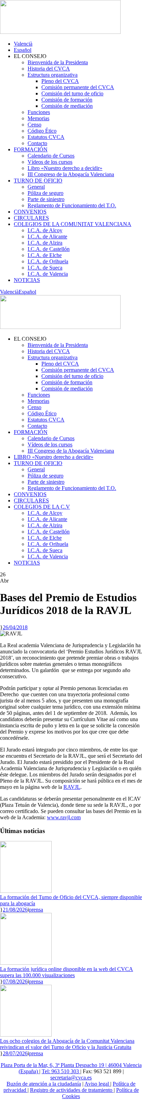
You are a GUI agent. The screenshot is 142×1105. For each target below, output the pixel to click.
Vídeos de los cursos (50, 162)
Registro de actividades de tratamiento (72, 1090)
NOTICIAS (27, 280)
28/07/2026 (15, 1053)
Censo (34, 125)
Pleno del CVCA (60, 81)
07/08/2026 (15, 981)
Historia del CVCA (49, 69)
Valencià (23, 44)
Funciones (39, 112)
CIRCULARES (31, 218)
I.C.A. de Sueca (45, 268)
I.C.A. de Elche (45, 255)
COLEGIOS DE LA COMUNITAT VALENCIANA (72, 224)
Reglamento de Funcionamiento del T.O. (72, 205)
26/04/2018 (15, 627)
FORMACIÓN (31, 149)
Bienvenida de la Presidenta (58, 62)
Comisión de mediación (67, 106)
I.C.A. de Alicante (47, 236)
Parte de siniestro (46, 199)
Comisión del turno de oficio (72, 93)
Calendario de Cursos (51, 156)
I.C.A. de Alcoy (45, 230)
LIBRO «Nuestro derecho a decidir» (53, 457)
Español (22, 50)
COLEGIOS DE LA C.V (42, 507)
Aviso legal (97, 1084)
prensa (36, 910)
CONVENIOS (30, 212)
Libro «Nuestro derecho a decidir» (65, 168)
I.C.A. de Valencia (48, 274)
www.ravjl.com (64, 817)
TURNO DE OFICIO (38, 180)
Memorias (38, 118)
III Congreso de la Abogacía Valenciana (71, 174)
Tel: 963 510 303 (61, 1071)
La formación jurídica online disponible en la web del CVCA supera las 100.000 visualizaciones (66, 972)
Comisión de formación (66, 100)
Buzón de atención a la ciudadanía (44, 1084)
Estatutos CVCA (46, 137)
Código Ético (42, 131)
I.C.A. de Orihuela (48, 261)
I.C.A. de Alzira (45, 243)
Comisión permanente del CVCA (77, 87)
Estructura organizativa (53, 75)
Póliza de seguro (45, 193)
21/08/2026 (15, 910)
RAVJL (71, 787)
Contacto (37, 143)
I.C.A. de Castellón (49, 249)
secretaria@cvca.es (71, 1077)
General (36, 187)
